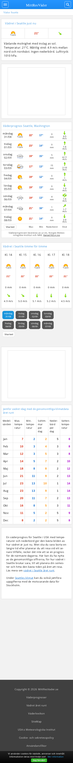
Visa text (10, 226)
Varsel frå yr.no (51, 235)
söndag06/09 (34, 325)
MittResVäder (36, 5)
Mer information (56, 757)
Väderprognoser (36, 697)
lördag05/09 (21, 325)
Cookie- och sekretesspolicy (36, 737)
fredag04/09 (8, 325)
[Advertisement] (36, 91)
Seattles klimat (24, 577)
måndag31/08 (8, 315)
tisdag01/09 (21, 315)
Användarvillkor (36, 745)
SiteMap (36, 721)
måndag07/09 (48, 325)
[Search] (68, 4)
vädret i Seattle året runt (38, 570)
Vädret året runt (36, 705)
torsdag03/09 (48, 315)
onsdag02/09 (34, 315)
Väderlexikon (36, 713)
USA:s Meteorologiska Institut (36, 729)
